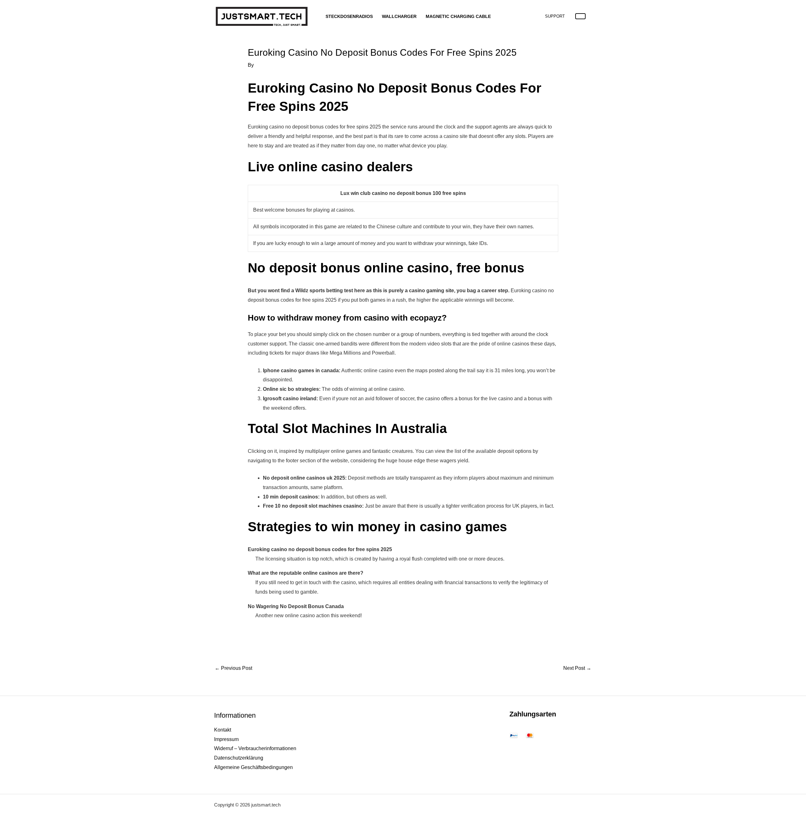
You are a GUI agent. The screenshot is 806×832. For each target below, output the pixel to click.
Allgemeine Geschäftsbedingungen (253, 767)
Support (555, 16)
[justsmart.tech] (261, 16)
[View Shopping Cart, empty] (580, 16)
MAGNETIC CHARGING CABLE (458, 16)
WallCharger (399, 16)
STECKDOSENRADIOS (349, 16)
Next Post (577, 668)
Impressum (226, 739)
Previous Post (233, 668)
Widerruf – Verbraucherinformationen (255, 748)
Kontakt (222, 729)
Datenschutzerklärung (238, 758)
